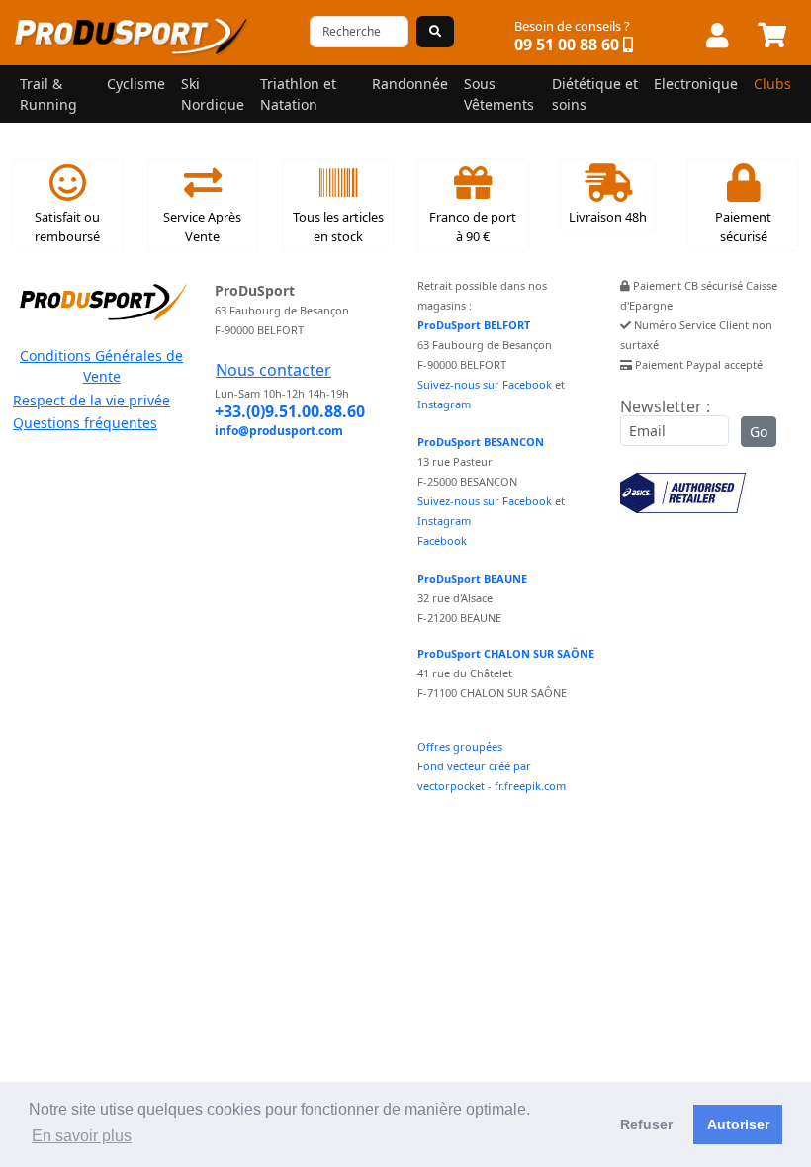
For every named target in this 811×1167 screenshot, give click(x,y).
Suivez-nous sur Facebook (484, 384)
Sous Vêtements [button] (499, 94)
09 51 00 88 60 (566, 44)
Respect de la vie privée (91, 400)
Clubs (772, 83)
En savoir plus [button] (82, 1135)
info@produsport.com (279, 430)
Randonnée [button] (410, 83)
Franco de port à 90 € (472, 226)
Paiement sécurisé (743, 226)
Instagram (444, 404)
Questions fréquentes (85, 422)
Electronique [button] (696, 83)
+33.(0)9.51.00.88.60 (290, 411)
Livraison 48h (608, 216)
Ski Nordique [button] (212, 94)
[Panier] (772, 36)
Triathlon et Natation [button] (298, 94)
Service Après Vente (202, 226)
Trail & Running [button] (48, 94)
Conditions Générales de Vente (101, 366)
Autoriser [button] (738, 1124)
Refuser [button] (646, 1124)
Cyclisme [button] (136, 83)
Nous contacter (273, 370)
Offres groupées (459, 746)
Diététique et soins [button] (595, 94)
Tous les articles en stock (338, 226)
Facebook (442, 540)
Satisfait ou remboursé (67, 226)
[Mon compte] (717, 36)
